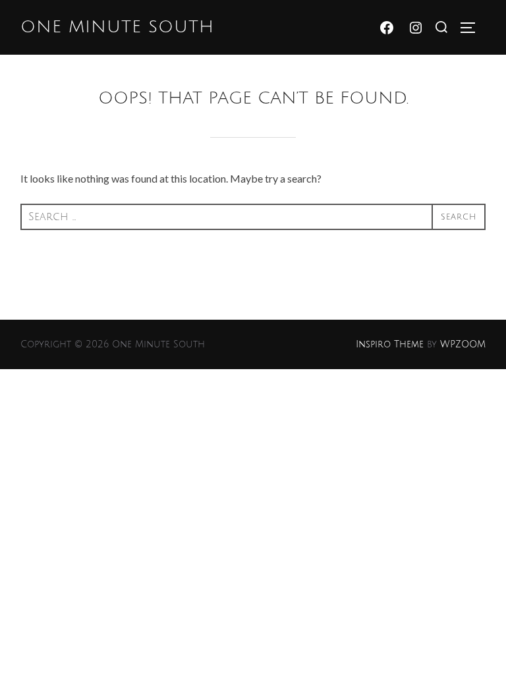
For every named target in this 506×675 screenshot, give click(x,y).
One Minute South (117, 27)
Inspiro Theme (390, 344)
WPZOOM (463, 344)
